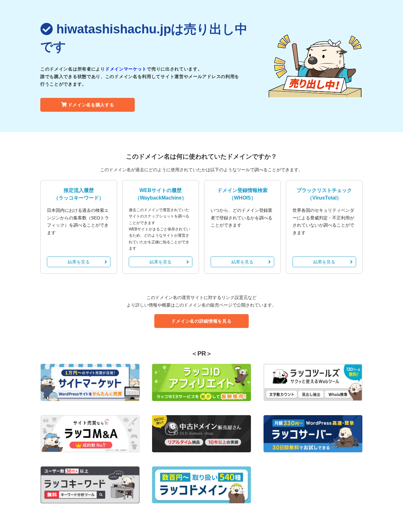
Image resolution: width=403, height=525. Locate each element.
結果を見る (79, 261)
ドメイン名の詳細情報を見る (201, 321)
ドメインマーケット (126, 68)
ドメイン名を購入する (91, 104)
